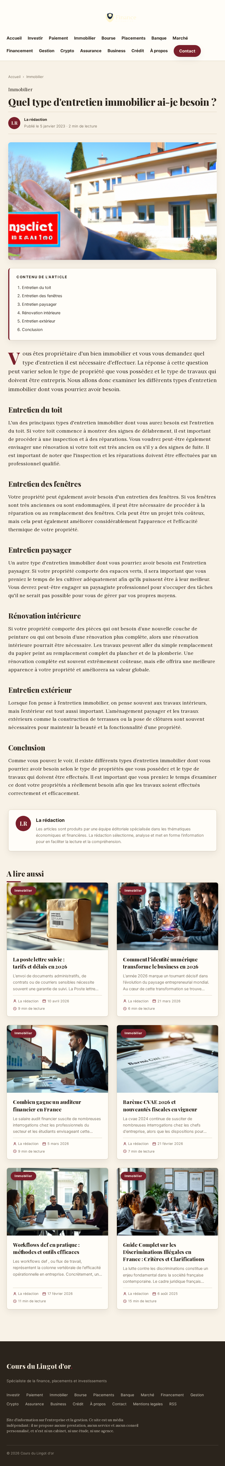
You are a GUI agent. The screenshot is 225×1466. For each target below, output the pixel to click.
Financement (20, 50)
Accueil (14, 38)
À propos (159, 50)
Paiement (58, 38)
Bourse (109, 38)
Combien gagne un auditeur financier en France (47, 1105)
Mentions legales (148, 1404)
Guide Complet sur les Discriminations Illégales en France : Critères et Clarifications (163, 1251)
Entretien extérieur (38, 321)
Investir (35, 38)
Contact (187, 51)
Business (116, 50)
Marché (180, 38)
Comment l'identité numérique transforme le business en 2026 (160, 963)
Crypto (67, 50)
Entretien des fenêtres (42, 295)
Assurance (91, 50)
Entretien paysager (39, 304)
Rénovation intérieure (41, 312)
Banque (159, 38)
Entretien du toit (36, 287)
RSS (173, 1404)
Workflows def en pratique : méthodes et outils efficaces (46, 1248)
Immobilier (84, 38)
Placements (133, 38)
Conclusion (32, 329)
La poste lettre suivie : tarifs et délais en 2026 (40, 963)
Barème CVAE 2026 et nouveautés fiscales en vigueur (160, 1105)
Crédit (137, 50)
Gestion (46, 50)
